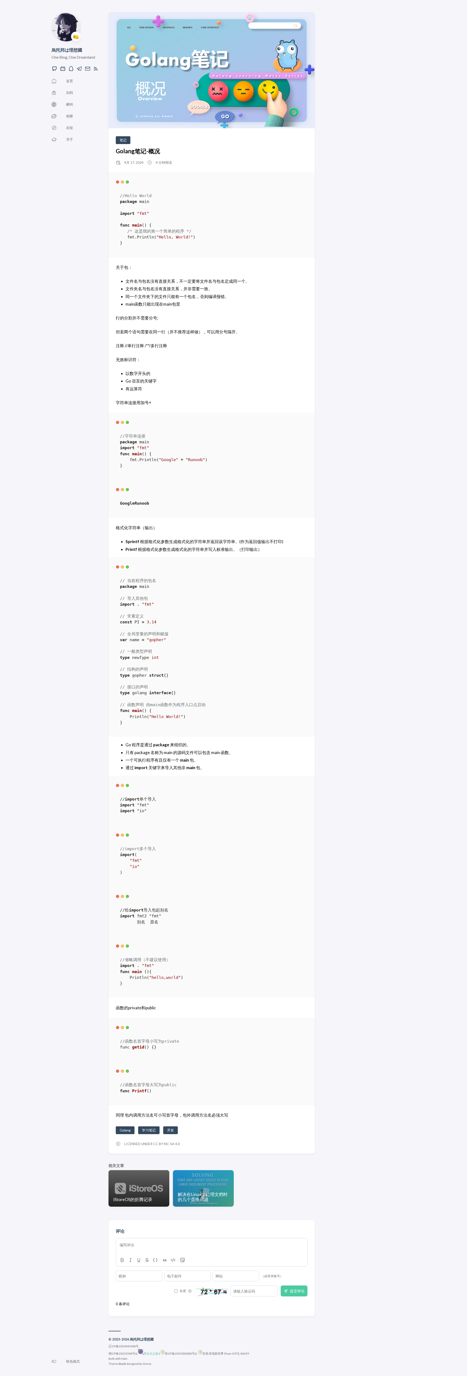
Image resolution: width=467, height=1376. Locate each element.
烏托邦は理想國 (67, 50)
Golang (125, 1130)
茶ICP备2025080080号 (180, 1353)
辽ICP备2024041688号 (123, 1346)
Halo (124, 1358)
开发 (170, 1130)
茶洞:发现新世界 (213, 1353)
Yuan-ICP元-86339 (237, 1353)
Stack (122, 1364)
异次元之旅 (151, 1353)
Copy (300, 183)
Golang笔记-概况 (138, 151)
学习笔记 (149, 1130)
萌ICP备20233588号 (121, 1353)
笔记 (123, 140)
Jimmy (147, 1364)
